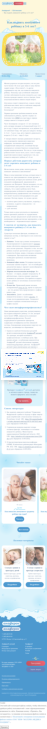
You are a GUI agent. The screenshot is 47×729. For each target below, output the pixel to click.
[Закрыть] (42, 352)
